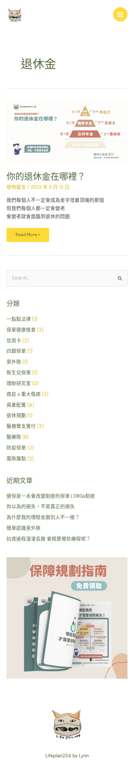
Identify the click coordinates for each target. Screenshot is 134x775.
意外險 (14, 362)
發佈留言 (16, 187)
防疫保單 (16, 448)
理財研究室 (19, 383)
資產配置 (16, 405)
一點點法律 (19, 319)
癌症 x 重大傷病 (24, 394)
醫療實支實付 (21, 426)
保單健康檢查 (21, 330)
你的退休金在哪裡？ (46, 176)
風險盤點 (16, 459)
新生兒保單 (19, 373)
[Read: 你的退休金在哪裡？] (67, 132)
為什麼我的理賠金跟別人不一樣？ (43, 517)
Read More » (27, 232)
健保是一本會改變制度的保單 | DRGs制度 (51, 496)
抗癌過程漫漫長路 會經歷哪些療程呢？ (49, 539)
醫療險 (14, 437)
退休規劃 (16, 415)
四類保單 (16, 351)
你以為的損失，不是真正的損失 (41, 507)
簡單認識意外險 (24, 528)
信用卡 (14, 341)
